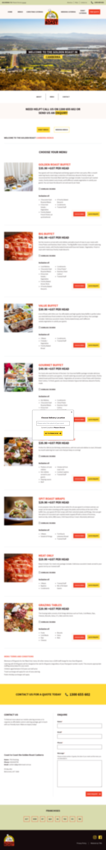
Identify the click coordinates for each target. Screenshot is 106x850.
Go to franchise (51, 433)
